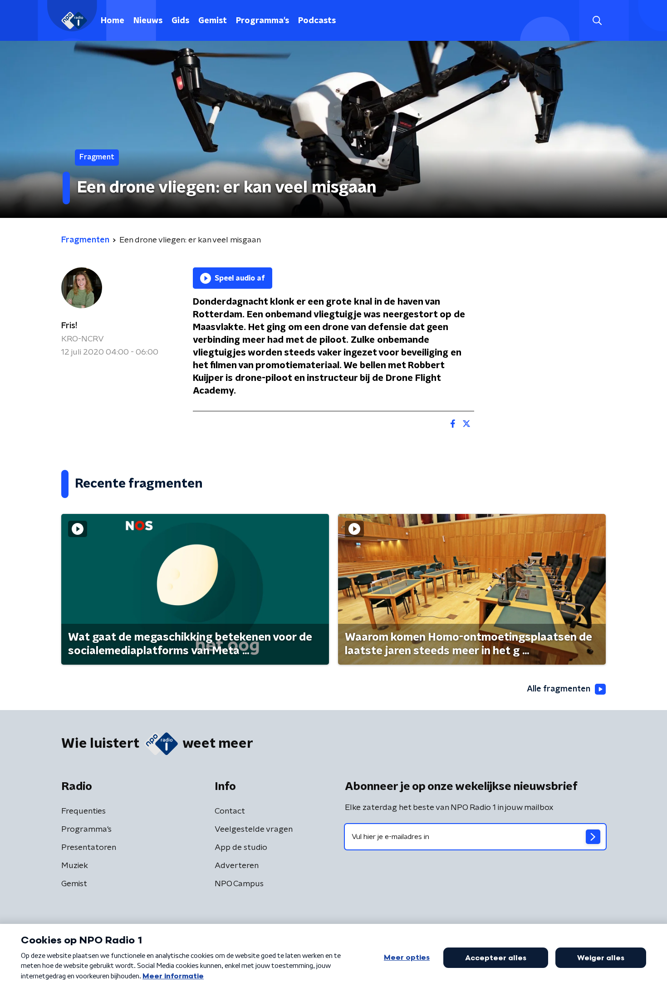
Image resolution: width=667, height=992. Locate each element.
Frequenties (83, 811)
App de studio (241, 848)
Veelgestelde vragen (254, 829)
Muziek (74, 866)
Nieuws (147, 21)
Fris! (69, 326)
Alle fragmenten (558, 689)
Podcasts (317, 21)
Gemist (212, 21)
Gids (180, 21)
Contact (230, 811)
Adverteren (237, 866)
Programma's (262, 21)
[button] (597, 20)
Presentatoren (88, 848)
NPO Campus (239, 884)
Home (112, 21)
